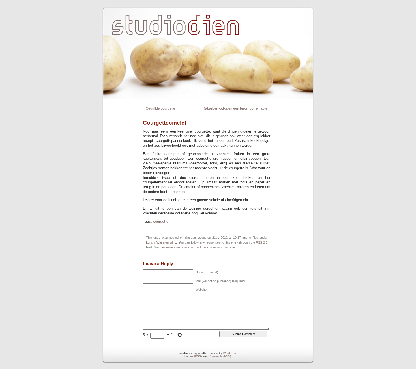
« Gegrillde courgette (159, 108)
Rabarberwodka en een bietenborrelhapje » (236, 108)
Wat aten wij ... (166, 242)
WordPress (230, 353)
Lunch (150, 242)
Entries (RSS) (193, 356)
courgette (160, 221)
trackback (202, 247)
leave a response (177, 247)
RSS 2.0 (261, 242)
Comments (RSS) (220, 356)
